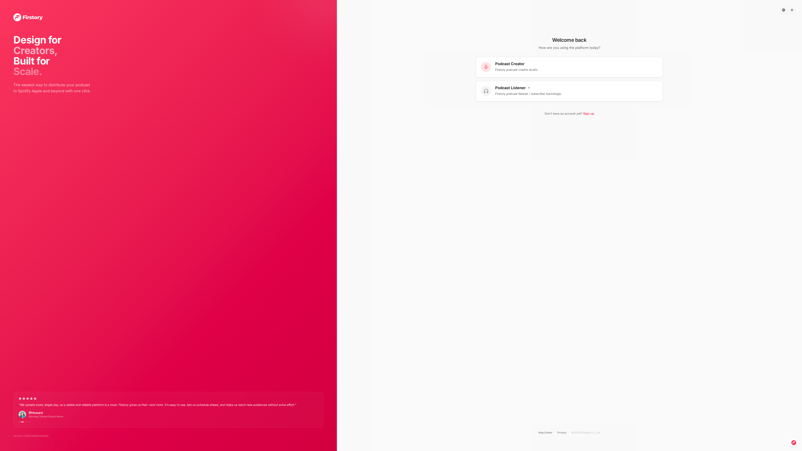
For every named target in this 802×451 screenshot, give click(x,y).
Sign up (588, 113)
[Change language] (783, 10)
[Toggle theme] (792, 10)
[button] (783, 10)
